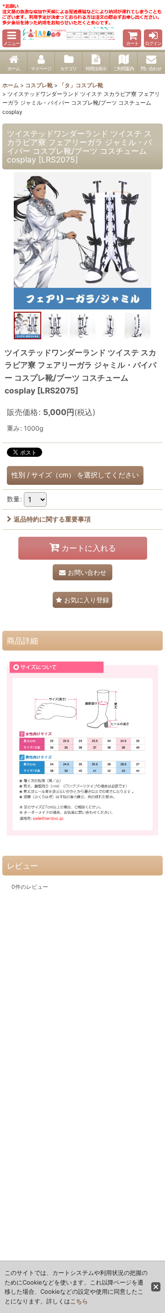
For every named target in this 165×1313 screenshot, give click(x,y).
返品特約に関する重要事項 (52, 519)
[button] (11, 38)
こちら (79, 1301)
